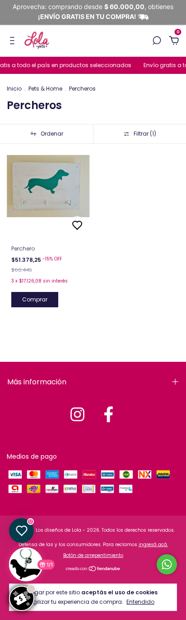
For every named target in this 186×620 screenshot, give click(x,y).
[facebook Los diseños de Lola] (108, 414)
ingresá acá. (153, 544)
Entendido (140, 601)
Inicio (14, 88)
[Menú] (14, 41)
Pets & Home (45, 88)
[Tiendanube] (93, 569)
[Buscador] (156, 41)
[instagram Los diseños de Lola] (77, 414)
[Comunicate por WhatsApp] (167, 564)
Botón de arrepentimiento (93, 555)
